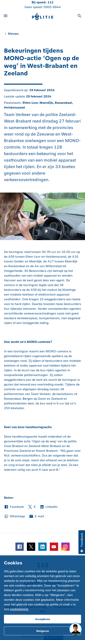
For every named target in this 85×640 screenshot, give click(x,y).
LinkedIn (49, 507)
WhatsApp (14, 516)
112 (50, 2)
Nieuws (13, 34)
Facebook (14, 507)
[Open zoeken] (79, 16)
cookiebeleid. (19, 609)
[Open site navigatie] (5, 16)
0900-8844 (52, 7)
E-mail (36, 516)
